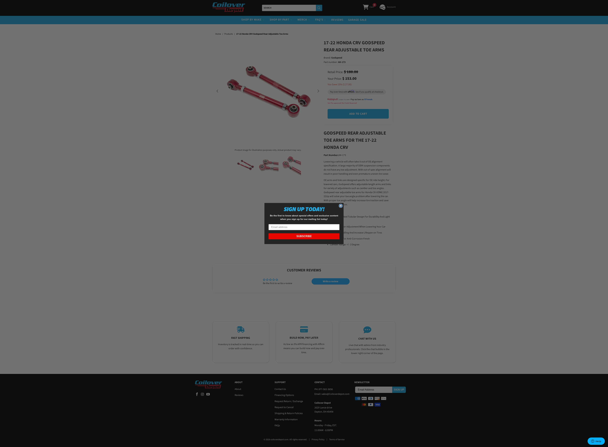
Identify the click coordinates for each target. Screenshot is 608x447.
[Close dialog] (340, 205)
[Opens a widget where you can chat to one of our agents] (596, 441)
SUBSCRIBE (304, 236)
